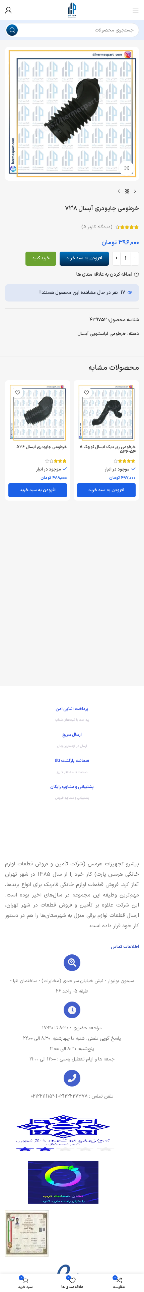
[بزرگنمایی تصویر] (126, 168)
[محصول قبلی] (135, 191)
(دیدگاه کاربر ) (97, 227)
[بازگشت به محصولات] (127, 191)
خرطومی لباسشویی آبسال (101, 333)
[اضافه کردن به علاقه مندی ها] (86, 393)
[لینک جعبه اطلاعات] (72, 716)
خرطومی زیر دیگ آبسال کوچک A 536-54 (108, 449)
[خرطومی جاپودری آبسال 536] (37, 412)
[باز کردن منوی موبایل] (135, 10)
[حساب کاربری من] (8, 10)
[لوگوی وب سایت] (72, 9)
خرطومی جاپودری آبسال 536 (41, 447)
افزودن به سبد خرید (84, 258)
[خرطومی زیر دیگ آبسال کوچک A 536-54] (106, 412)
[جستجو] (12, 30)
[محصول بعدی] (119, 191)
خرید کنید (41, 258)
